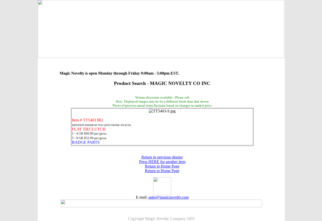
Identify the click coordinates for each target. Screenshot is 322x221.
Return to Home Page (162, 166)
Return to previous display (162, 157)
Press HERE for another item (162, 162)
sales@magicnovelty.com (168, 197)
